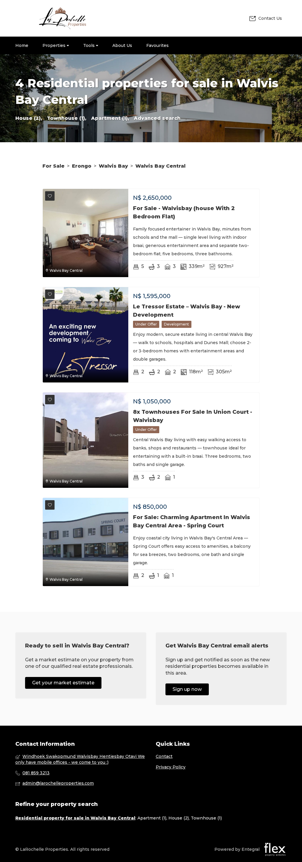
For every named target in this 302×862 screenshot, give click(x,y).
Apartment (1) (151, 818)
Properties (54, 45)
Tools (89, 45)
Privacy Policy (171, 767)
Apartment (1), (110, 118)
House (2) (178, 818)
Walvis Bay (113, 166)
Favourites (157, 45)
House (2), (28, 118)
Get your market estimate (63, 683)
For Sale (53, 166)
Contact (164, 756)
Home (21, 45)
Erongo (81, 166)
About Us (122, 45)
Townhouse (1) (206, 818)
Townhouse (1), (66, 118)
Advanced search (157, 118)
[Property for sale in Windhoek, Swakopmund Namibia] (62, 18)
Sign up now (187, 689)
